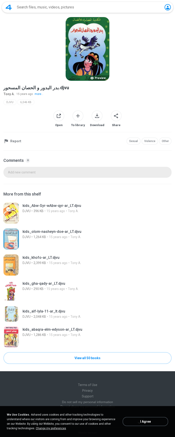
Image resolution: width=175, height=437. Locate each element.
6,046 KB (25, 102)
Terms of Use (87, 385)
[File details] (87, 213)
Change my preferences (51, 428)
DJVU (9, 102)
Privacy (87, 390)
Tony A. (9, 94)
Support (87, 396)
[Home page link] (9, 7)
